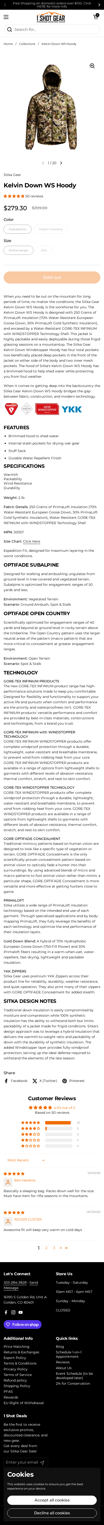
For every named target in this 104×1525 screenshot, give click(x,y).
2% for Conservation (73, 1383)
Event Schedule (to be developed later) (74, 1375)
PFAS (8, 1391)
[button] (95, 17)
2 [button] (46, 1248)
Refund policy (15, 1380)
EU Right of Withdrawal (24, 1403)
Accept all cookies (52, 1500)
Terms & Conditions (20, 1363)
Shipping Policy (17, 1386)
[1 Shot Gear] (51, 17)
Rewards (11, 1397)
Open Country (51, 229)
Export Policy (15, 1358)
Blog (60, 1346)
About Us (64, 1368)
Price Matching (17, 1346)
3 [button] (54, 1248)
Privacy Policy (16, 1369)
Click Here (31, 541)
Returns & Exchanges (21, 1352)
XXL (44, 250)
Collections (27, 44)
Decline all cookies (52, 1513)
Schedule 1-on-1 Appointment (69, 1354)
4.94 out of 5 (64, 1108)
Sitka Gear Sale (23, 1451)
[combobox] (52, 29)
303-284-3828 (15, 1282)
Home (8, 44)
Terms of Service (18, 1375)
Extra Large (18, 250)
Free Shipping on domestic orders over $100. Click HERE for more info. (52, 5)
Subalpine (17, 229)
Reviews (63, 1362)
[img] (14, 1174)
